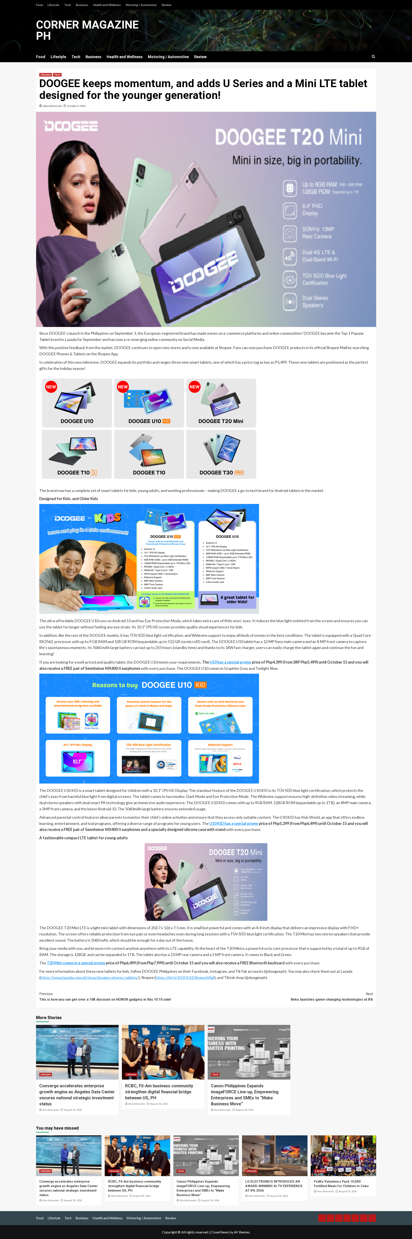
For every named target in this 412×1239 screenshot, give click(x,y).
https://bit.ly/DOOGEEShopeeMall (185, 977)
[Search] (373, 57)
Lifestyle (53, 5)
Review (166, 5)
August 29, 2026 (347, 1191)
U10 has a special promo (230, 662)
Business (82, 5)
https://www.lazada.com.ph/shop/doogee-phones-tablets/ (89, 977)
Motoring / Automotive (141, 5)
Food (39, 5)
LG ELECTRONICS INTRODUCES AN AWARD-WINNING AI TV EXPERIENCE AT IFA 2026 (274, 1186)
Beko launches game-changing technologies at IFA (332, 996)
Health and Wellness (107, 5)
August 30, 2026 (73, 1110)
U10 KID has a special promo (233, 823)
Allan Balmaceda (52, 105)
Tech (67, 5)
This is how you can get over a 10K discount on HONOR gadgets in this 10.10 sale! (105, 996)
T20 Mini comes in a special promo (76, 963)
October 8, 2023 (76, 105)
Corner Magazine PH (87, 30)
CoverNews (220, 1232)
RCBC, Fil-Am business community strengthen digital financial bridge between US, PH (159, 1091)
